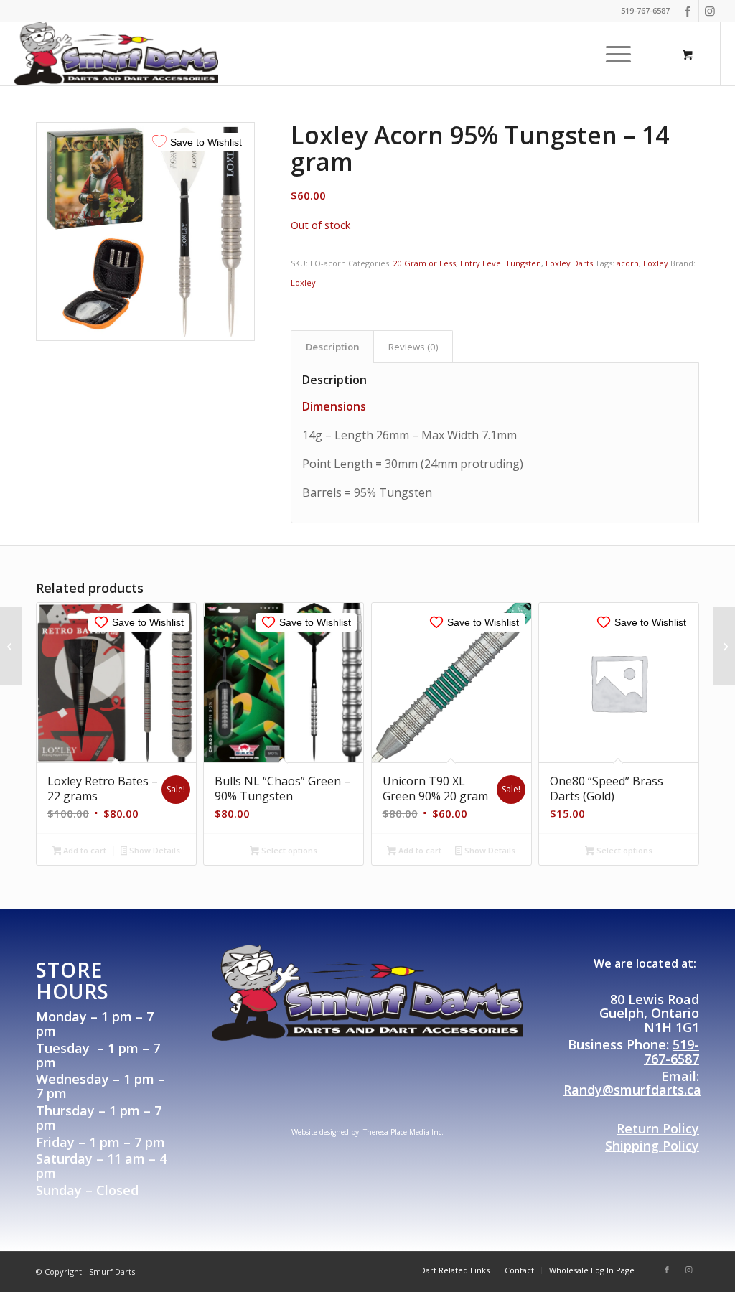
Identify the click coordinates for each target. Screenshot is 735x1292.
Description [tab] (333, 346)
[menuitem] (618, 53)
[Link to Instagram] (710, 11)
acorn (628, 263)
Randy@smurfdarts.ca (632, 1089)
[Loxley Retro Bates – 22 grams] (11, 646)
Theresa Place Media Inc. (403, 1132)
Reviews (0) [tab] (413, 346)
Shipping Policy (652, 1145)
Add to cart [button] (83, 850)
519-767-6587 (671, 1051)
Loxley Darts (569, 263)
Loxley (655, 263)
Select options (288, 850)
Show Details (153, 850)
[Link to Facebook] (688, 11)
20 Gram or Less (424, 263)
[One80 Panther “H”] (724, 646)
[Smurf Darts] (116, 53)
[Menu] (613, 53)
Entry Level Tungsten (500, 263)
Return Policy (658, 1128)
